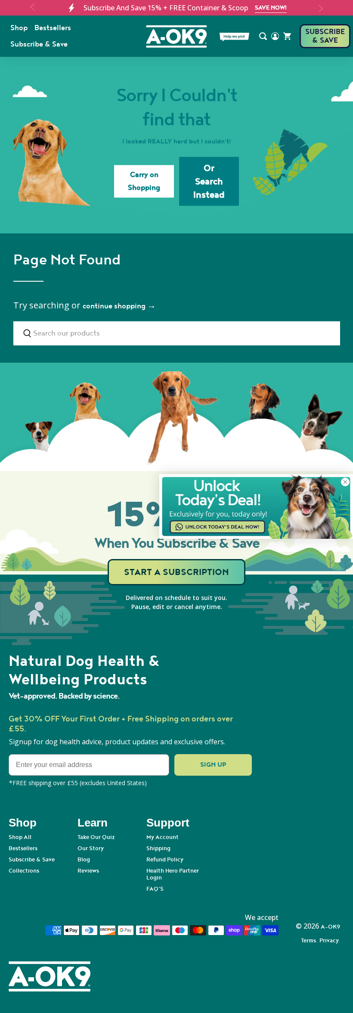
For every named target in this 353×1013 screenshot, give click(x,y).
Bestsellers (52, 28)
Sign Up (213, 765)
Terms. (309, 940)
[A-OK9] (176, 36)
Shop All (20, 837)
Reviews (88, 870)
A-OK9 (330, 926)
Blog (83, 859)
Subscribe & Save (39, 44)
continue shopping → (119, 306)
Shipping (158, 848)
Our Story (90, 848)
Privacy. (329, 940)
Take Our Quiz (96, 837)
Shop (19, 28)
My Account (162, 837)
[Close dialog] (345, 482)
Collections (24, 870)
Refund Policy (164, 859)
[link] (256, 506)
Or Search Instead (209, 181)
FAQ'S (155, 889)
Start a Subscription (176, 572)
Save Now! (271, 7)
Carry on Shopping (144, 181)
